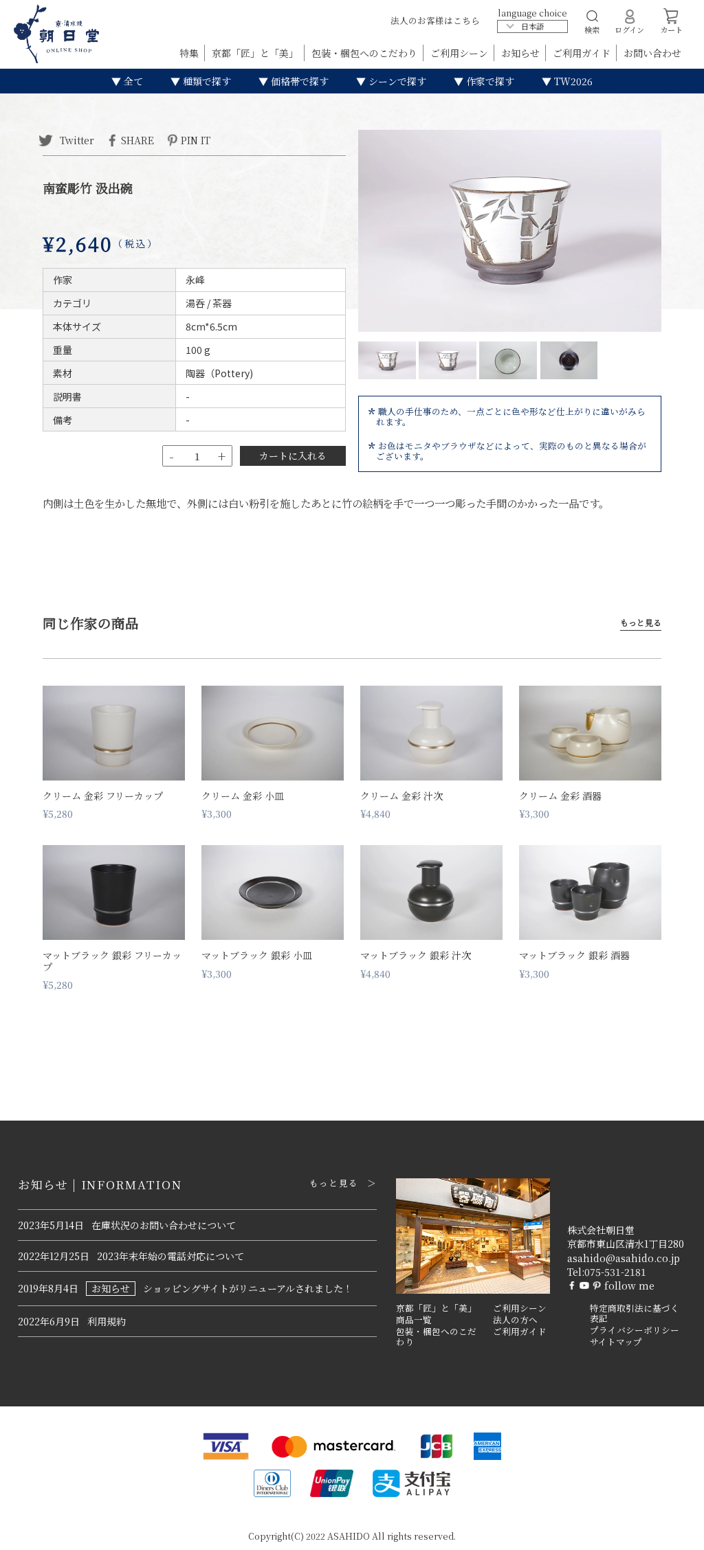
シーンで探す (396, 81)
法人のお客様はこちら (435, 20)
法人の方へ (515, 1320)
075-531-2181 (615, 1272)
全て (132, 81)
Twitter (75, 139)
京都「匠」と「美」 (256, 53)
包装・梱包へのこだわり (365, 53)
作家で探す (488, 81)
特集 (190, 53)
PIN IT (195, 139)
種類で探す (205, 81)
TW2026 (572, 81)
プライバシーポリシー (634, 1330)
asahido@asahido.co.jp (623, 1258)
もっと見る (640, 623)
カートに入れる (293, 455)
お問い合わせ (652, 53)
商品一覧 (414, 1320)
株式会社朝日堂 (601, 1230)
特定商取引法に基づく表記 (634, 1313)
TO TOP (672, 1530)
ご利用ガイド (583, 53)
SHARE (137, 139)
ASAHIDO (348, 1535)
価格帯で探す (298, 81)
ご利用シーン (460, 53)
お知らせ (521, 53)
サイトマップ (616, 1342)
